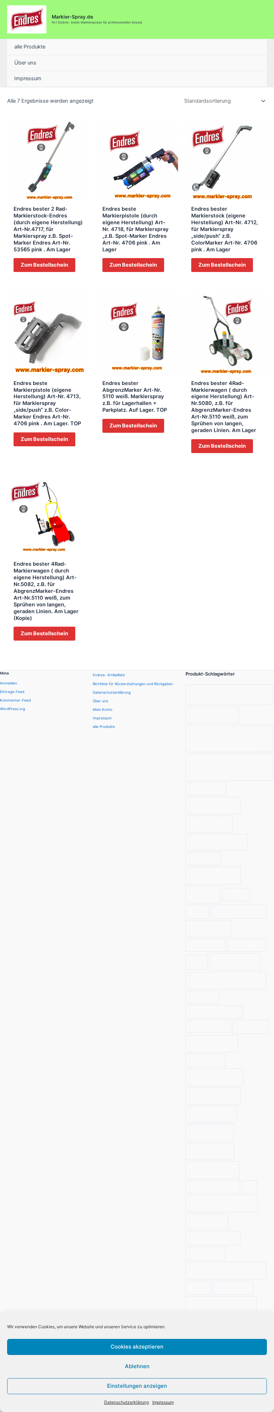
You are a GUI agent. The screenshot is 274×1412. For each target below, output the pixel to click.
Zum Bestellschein (44, 265)
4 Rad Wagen (212, 715)
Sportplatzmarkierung (226, 1270)
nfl (250, 1187)
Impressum (163, 1402)
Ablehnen (137, 1366)
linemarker (203, 997)
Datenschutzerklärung (126, 1402)
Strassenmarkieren (221, 1305)
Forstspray (208, 928)
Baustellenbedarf (217, 842)
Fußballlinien (247, 945)
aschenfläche (206, 789)
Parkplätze (207, 1221)
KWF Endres (235, 962)
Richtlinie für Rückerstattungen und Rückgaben (133, 684)
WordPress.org (12, 709)
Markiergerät (205, 1060)
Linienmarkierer (208, 1026)
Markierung (210, 1133)
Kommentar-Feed (15, 700)
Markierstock (211, 1114)
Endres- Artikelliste (109, 675)
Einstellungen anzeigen (137, 1385)
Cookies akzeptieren (137, 1346)
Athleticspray (213, 805)
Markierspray (213, 1096)
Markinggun (210, 1151)
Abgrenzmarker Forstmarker (216, 767)
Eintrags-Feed (12, 691)
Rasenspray (205, 1253)
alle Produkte (29, 46)
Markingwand (212, 1170)
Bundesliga (203, 859)
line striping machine (214, 1012)
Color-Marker (213, 875)
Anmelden (8, 683)
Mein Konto (102, 709)
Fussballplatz (206, 945)
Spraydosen (233, 1287)
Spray (198, 1287)
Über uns (25, 63)
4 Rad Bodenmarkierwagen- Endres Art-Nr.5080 (223, 695)
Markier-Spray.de (72, 17)
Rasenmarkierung (213, 1237)
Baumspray (209, 824)
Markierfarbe (212, 1043)
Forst (197, 911)
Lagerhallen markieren (226, 980)
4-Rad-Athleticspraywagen (222, 738)
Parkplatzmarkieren (222, 1203)
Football (236, 895)
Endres (203, 894)
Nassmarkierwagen (213, 1187)
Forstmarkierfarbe (239, 911)
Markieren (251, 1026)
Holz (197, 962)
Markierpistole (214, 1077)
